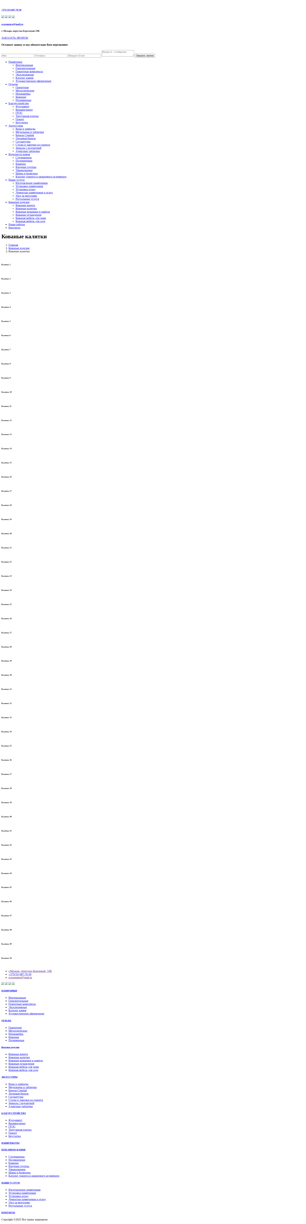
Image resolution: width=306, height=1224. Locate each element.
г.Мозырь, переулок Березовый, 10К (30, 971)
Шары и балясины (27, 173)
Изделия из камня (19, 154)
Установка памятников (29, 186)
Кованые (21, 96)
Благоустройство (18, 103)
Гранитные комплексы (29, 71)
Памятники (15, 61)
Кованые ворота (25, 205)
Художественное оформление (33, 81)
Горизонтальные (25, 68)
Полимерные (23, 100)
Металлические (25, 90)
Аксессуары (15, 125)
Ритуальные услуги (27, 198)
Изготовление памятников (32, 182)
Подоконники (24, 160)
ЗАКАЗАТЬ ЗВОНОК (14, 37)
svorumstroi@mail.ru (12, 24)
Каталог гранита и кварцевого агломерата (41, 176)
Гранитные (22, 87)
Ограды (13, 84)
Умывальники (24, 170)
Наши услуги (16, 179)
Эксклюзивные (25, 74)
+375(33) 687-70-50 (19, 974)
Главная (13, 244)
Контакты (14, 227)
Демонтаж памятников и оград (34, 192)
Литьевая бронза (26, 138)
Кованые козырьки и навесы (33, 211)
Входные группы (26, 167)
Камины (21, 163)
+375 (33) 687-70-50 (11, 9)
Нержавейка (23, 93)
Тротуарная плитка (27, 116)
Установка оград (25, 189)
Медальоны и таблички (30, 132)
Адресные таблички (28, 151)
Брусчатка (22, 122)
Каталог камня (24, 77)
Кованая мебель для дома (31, 218)
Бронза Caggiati (25, 135)
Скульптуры (23, 141)
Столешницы (24, 157)
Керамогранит (24, 109)
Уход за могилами (26, 195)
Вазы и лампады (25, 128)
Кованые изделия (18, 202)
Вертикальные (24, 65)
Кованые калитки (26, 208)
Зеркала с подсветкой (28, 147)
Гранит (20, 119)
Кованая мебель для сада (30, 221)
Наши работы (16, 224)
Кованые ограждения (28, 214)
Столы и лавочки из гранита (33, 144)
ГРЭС (19, 112)
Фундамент (22, 106)
